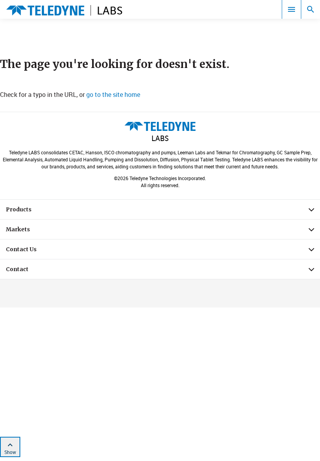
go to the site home (113, 94)
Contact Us (163, 251)
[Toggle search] (310, 9)
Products (163, 211)
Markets (163, 231)
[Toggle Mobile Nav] (291, 9)
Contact (163, 271)
